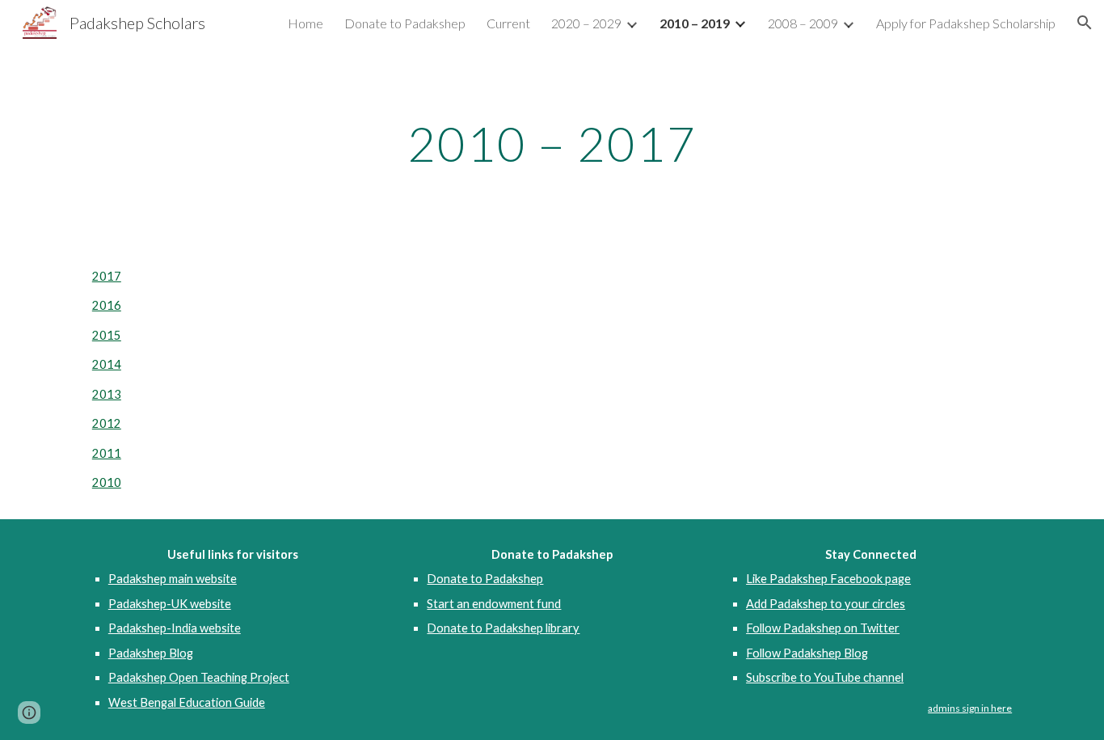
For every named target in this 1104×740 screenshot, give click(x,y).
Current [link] (508, 23)
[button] (1084, 22)
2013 (106, 394)
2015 (106, 335)
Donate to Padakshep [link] (405, 23)
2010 (106, 482)
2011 (106, 453)
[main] (552, 143)
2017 (106, 276)
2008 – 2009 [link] (803, 23)
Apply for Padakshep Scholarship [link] (966, 23)
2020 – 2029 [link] (586, 23)
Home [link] (305, 23)
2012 (106, 423)
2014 (106, 364)
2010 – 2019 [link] (694, 23)
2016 (106, 305)
